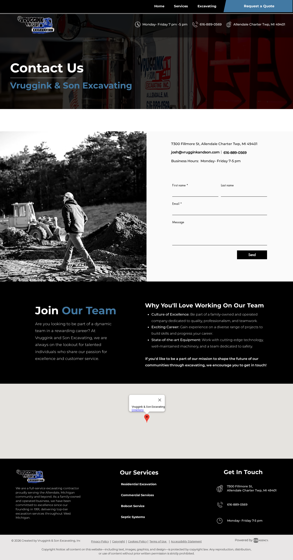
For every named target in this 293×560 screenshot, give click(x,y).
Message (178, 222)
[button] (207, 6)
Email (177, 203)
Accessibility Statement (186, 541)
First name (180, 185)
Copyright (118, 541)
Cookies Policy (137, 541)
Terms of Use (158, 541)
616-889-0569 (235, 153)
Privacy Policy (100, 541)
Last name (227, 185)
